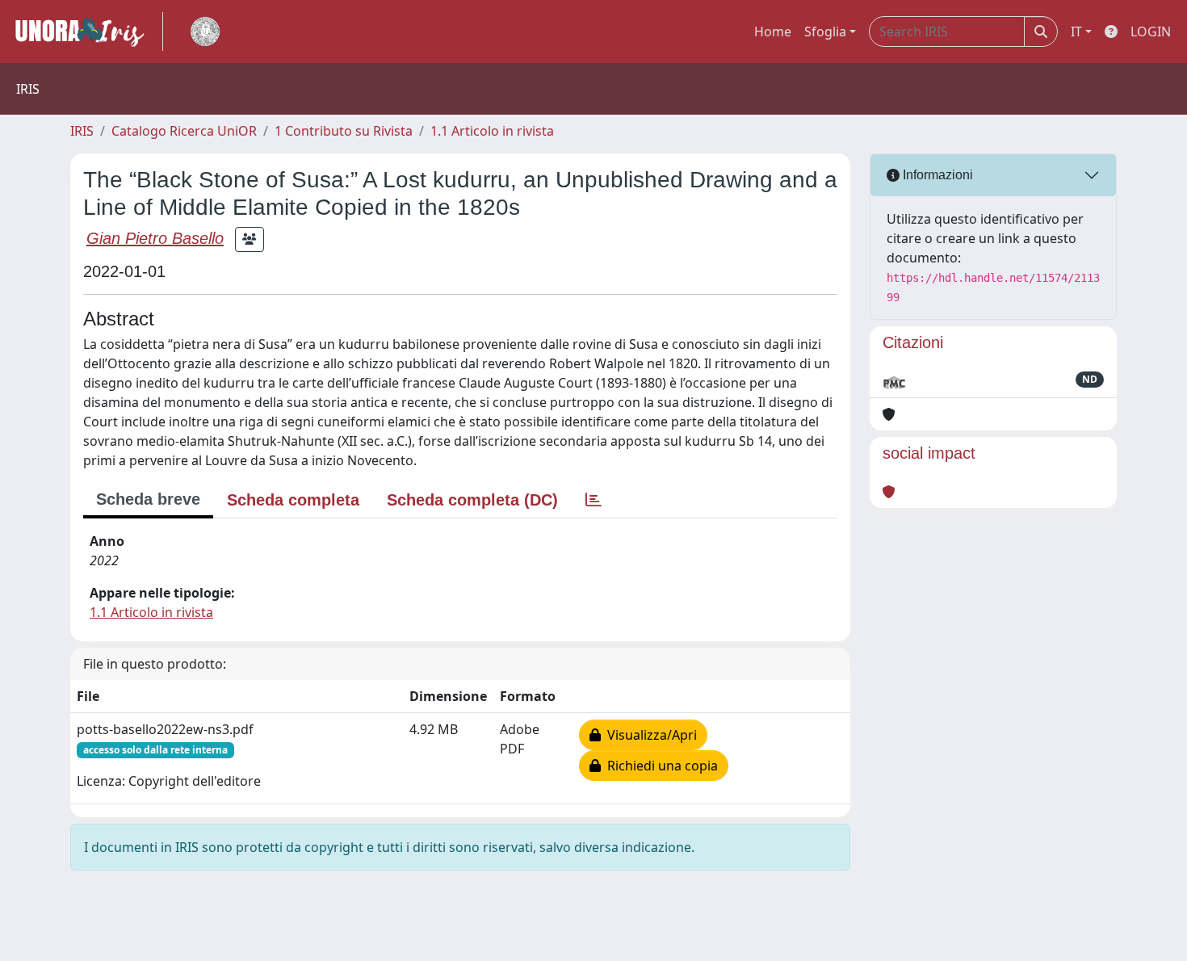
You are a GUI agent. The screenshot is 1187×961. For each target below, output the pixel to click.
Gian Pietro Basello (155, 238)
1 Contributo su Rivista (344, 131)
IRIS (82, 131)
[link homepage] (86, 31)
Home (772, 31)
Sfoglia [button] (825, 31)
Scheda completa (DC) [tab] (472, 500)
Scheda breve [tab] (148, 499)
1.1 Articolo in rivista (492, 131)
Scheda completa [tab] (293, 500)
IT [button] (1076, 31)
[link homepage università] (205, 31)
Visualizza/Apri (649, 735)
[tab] (593, 500)
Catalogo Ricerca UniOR (184, 131)
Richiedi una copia (659, 765)
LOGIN (1150, 31)
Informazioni (936, 175)
